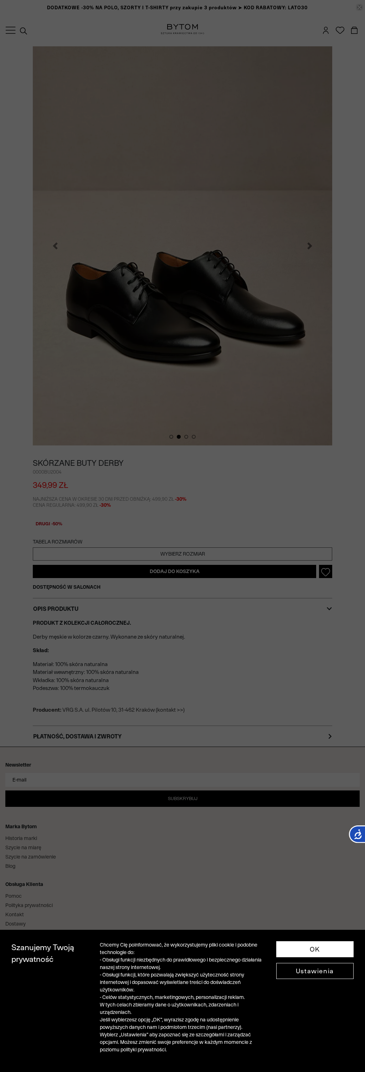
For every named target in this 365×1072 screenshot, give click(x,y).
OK (315, 949)
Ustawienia (315, 971)
